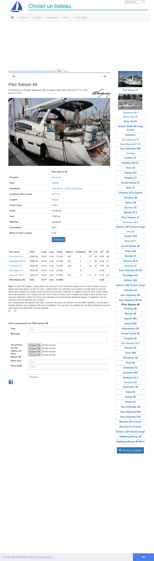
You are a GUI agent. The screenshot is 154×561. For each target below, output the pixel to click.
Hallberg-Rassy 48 (130, 436)
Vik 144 (130, 231)
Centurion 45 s (16, 256)
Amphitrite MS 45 (17, 261)
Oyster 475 (130, 236)
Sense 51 (130, 401)
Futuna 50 (130, 347)
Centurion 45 (15, 266)
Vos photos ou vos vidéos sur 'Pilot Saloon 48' (16, 351)
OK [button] (143, 557)
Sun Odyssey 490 (130, 148)
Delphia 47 (130, 177)
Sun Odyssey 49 (130, 406)
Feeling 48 (130, 308)
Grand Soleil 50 (130, 333)
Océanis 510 (130, 382)
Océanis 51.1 (130, 377)
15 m (66, 71)
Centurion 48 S (16, 275)
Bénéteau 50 (130, 357)
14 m (59, 71)
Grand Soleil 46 (130, 246)
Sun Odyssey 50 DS (130, 300)
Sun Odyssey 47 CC (130, 144)
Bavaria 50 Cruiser (130, 421)
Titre (13, 328)
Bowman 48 (130, 266)
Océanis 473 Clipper (130, 192)
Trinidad (130, 153)
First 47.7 (130, 241)
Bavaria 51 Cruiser (130, 426)
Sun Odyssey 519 (130, 416)
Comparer (58, 239)
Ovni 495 (130, 352)
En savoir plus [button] (44, 557)
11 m (41, 71)
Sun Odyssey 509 (130, 411)
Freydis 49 (130, 338)
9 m (31, 71)
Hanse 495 (130, 318)
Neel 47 (130, 187)
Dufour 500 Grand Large (130, 285)
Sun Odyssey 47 (130, 139)
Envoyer (33, 377)
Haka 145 (130, 251)
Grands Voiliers (81, 17)
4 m (10, 71)
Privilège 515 (130, 275)
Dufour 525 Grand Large (130, 431)
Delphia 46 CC (130, 162)
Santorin (130, 134)
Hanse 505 (130, 323)
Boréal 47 (130, 256)
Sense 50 (130, 396)
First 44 (130, 167)
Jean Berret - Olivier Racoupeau (67, 188)
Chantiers (37, 17)
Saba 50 (130, 392)
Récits (66, 17)
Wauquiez (56, 177)
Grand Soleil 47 (130, 182)
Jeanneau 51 (130, 367)
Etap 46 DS (130, 121)
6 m (19, 71)
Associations (53, 17)
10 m (36, 71)
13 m (52, 71)
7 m (23, 71)
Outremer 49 (130, 387)
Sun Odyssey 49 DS (130, 270)
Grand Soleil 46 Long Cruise (130, 128)
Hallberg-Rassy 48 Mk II (130, 441)
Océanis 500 (130, 372)
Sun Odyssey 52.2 (130, 343)
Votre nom (16, 360)
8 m (27, 71)
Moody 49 (130, 313)
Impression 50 (130, 328)
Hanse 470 (130, 172)
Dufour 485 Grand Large (130, 226)
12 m (47, 71)
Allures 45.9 (130, 261)
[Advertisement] (77, 45)
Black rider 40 (130, 117)
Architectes (23, 17)
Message (15, 333)
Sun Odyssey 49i (130, 295)
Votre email (16, 365)
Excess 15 (130, 207)
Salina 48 (130, 202)
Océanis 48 (130, 197)
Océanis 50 (130, 290)
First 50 (130, 362)
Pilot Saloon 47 (16, 270)
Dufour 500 (130, 280)
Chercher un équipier (131, 450)
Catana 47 (130, 158)
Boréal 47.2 (130, 212)
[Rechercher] (143, 1)
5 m (15, 71)
